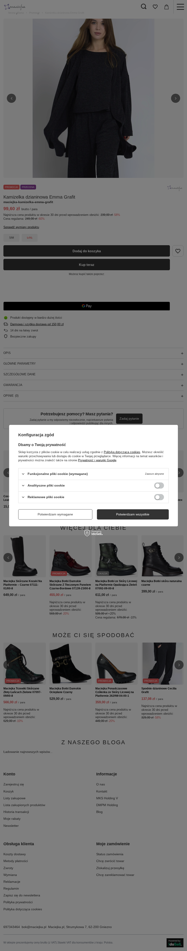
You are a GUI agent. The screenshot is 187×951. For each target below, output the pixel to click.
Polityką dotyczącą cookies (122, 452)
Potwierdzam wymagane (55, 514)
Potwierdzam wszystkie (132, 514)
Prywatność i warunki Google (97, 460)
